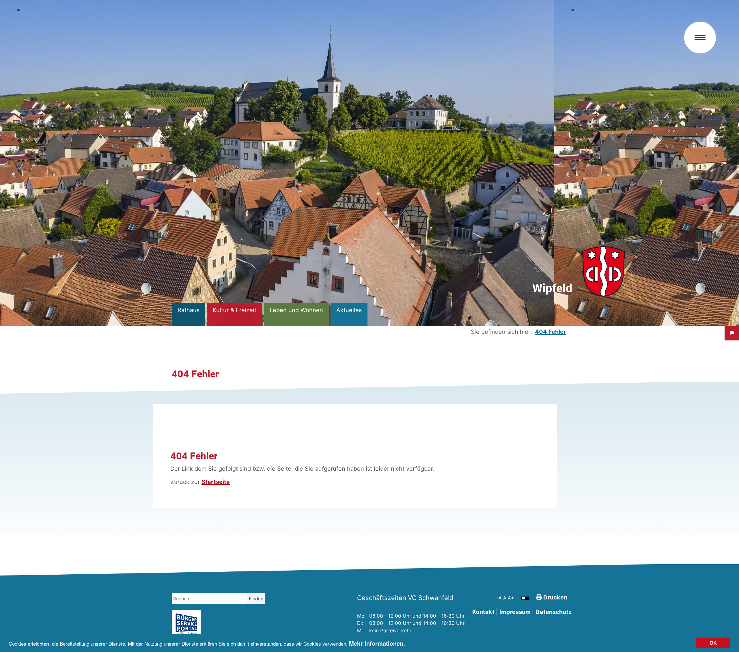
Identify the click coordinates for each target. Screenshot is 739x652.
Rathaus (188, 310)
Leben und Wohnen (296, 310)
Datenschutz (553, 611)
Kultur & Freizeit (234, 310)
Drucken (554, 597)
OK (713, 642)
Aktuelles (349, 310)
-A (500, 598)
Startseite (215, 481)
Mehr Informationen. (377, 643)
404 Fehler (550, 331)
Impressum (515, 611)
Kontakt (483, 611)
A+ (511, 598)
